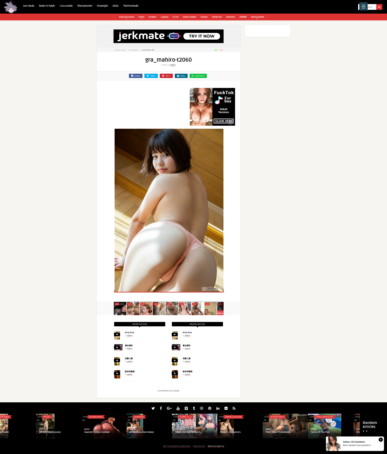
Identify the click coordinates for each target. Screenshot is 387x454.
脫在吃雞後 (130, 371)
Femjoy (204, 17)
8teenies (230, 17)
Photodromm (84, 5)
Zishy (115, 5)
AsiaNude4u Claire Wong (106, 432)
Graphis (152, 17)
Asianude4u (103, 417)
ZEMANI (243, 17)
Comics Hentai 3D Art (288, 417)
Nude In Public (47, 5)
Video (141, 17)
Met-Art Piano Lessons (14, 432)
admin (173, 65)
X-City (176, 17)
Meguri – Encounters (194, 432)
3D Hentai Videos (60, 417)
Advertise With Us (216, 446)
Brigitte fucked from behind (334, 432)
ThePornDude (130, 5)
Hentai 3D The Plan (284, 432)
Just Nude (28, 5)
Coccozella (66, 5)
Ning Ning (129, 332)
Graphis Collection (197, 417)
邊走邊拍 (129, 345)
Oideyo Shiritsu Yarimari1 (152, 432)
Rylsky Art (217, 17)
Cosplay (164, 17)
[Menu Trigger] (363, 6)
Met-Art (11, 417)
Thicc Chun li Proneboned (242, 432)
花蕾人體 (129, 358)
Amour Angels (189, 17)
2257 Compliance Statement (176, 446)
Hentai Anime (257, 17)
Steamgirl (102, 5)
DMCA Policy (199, 446)
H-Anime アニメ (150, 417)
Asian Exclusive (126, 17)
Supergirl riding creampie (61, 432)
